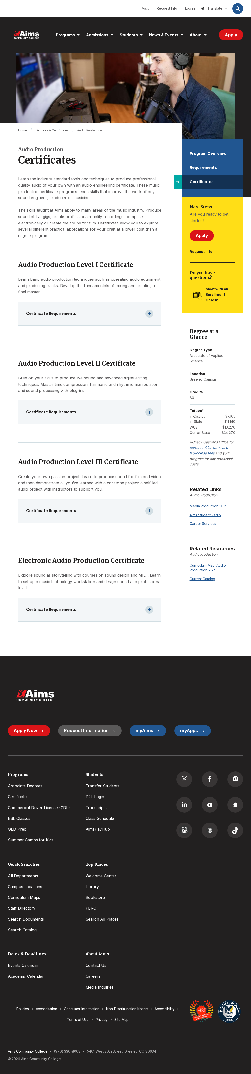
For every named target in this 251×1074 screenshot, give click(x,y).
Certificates (201, 181)
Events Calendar (23, 965)
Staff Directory (21, 908)
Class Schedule (100, 818)
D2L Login (95, 796)
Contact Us (96, 965)
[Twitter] (184, 779)
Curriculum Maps (24, 897)
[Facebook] (210, 779)
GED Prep (17, 829)
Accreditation (46, 1009)
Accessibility (165, 1009)
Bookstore (95, 897)
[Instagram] (235, 779)
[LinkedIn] (184, 805)
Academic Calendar (26, 976)
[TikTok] (235, 830)
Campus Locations (25, 886)
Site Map (121, 1020)
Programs (65, 34)
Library (92, 886)
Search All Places (102, 919)
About (196, 34)
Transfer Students (102, 785)
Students (129, 34)
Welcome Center (101, 875)
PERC (91, 908)
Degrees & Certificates (52, 130)
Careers (93, 976)
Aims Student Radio (205, 515)
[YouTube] (210, 805)
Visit (145, 8)
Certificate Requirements (51, 313)
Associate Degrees (25, 785)
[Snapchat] (235, 805)
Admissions (97, 34)
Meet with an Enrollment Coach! (217, 294)
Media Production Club (208, 506)
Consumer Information (81, 1009)
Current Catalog (202, 579)
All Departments (23, 875)
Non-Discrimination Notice (127, 1009)
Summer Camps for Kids (30, 839)
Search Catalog (22, 929)
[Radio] (184, 830)
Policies (22, 1009)
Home (22, 130)
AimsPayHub (98, 829)
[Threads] (210, 830)
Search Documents (26, 919)
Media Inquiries (99, 987)
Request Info (167, 8)
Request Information (86, 730)
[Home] (26, 35)
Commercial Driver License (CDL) (39, 807)
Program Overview (208, 153)
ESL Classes (19, 818)
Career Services (203, 523)
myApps (189, 730)
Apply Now (25, 730)
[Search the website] (237, 8)
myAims (144, 730)
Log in (190, 8)
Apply (231, 34)
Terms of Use (78, 1020)
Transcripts (96, 807)
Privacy (102, 1020)
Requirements (203, 167)
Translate (214, 8)
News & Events (163, 34)
